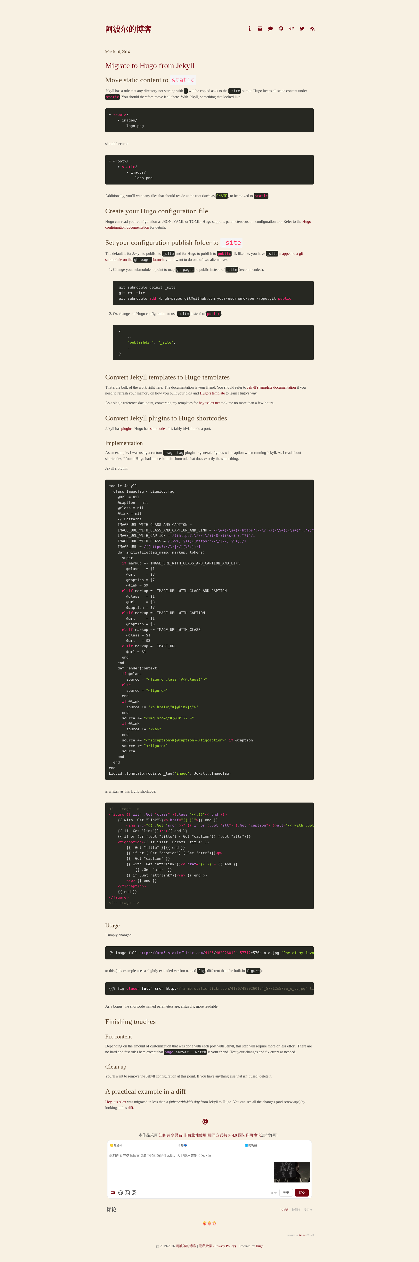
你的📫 (182, 1145)
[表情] (120, 1193)
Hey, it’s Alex (115, 1101)
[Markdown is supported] (114, 1193)
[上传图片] (127, 1193)
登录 (286, 1193)
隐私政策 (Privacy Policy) (217, 1245)
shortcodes (158, 428)
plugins (126, 428)
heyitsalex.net (209, 402)
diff (130, 1107)
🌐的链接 (251, 1145)
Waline (302, 1235)
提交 (302, 1193)
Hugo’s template (212, 393)
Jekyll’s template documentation (271, 387)
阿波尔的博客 (186, 1245)
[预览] (134, 1193)
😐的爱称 (116, 1145)
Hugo (259, 1245)
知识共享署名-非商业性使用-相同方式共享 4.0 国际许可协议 (209, 1135)
